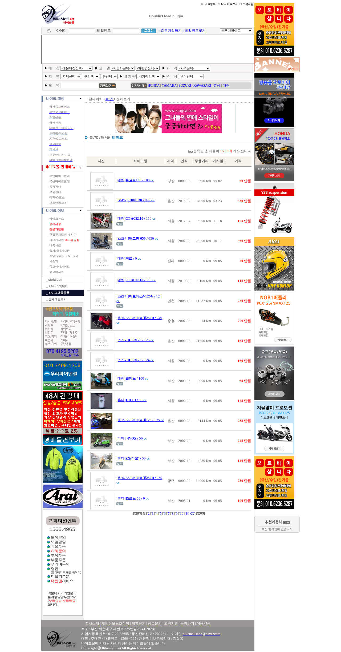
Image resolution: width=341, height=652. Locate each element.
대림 (226, 85)
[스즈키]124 (135, 360)
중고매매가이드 (59, 266)
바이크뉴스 (56, 218)
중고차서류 (56, 272)
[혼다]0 (132, 498)
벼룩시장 (55, 245)
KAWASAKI (202, 85)
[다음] (190, 514)
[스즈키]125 (135, 340)
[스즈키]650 (137, 238)
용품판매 (55, 186)
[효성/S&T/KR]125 (140, 420)
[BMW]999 (135, 200)
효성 (216, 85)
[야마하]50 (131, 438)
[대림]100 (135, 180)
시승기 (53, 261)
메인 (109, 99)
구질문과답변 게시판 (62, 234)
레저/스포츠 (57, 197)
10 (182, 514)
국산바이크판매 (59, 181)
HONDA (153, 85)
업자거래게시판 (59, 250)
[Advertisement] (148, 49)
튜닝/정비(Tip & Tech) (63, 256)
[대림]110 (136, 218)
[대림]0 (128, 258)
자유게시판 (64, 240)
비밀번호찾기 (195, 31)
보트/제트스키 (58, 202)
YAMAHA (169, 85)
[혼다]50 (131, 400)
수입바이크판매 (59, 176)
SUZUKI (185, 85)
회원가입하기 (171, 31)
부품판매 (55, 192)
